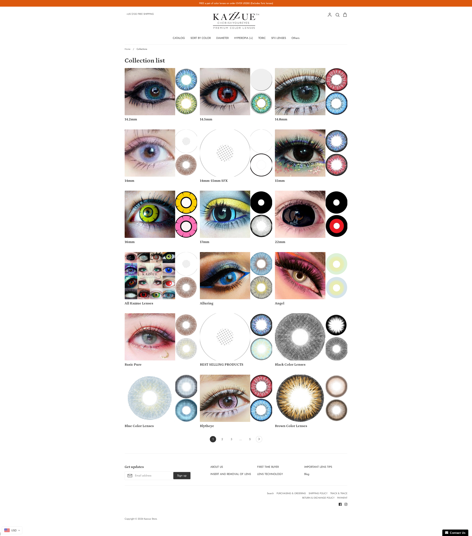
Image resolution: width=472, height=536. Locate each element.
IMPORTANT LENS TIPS (318, 467)
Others (295, 38)
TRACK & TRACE (338, 493)
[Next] (259, 440)
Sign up (182, 475)
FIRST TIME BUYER (268, 467)
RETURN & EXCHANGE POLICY (318, 497)
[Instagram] (344, 504)
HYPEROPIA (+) (243, 38)
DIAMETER (222, 38)
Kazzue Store (150, 519)
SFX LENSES (278, 38)
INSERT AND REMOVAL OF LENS (230, 474)
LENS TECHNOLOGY (270, 474)
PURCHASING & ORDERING (291, 493)
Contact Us (457, 532)
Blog (306, 474)
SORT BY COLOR (200, 38)
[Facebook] (339, 504)
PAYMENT (342, 497)
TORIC (262, 38)
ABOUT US (216, 467)
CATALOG (179, 38)
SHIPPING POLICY (318, 493)
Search (270, 493)
